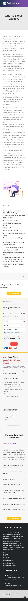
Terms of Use (12, 594)
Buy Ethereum (6, 555)
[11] (17, 425)
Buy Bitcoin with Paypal (8, 560)
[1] (7, 425)
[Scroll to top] (25, 598)
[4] (10, 425)
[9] (15, 425)
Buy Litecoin (6, 557)
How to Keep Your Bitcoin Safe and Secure (13, 416)
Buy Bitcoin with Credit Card (9, 562)
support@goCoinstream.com (13, 585)
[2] (8, 425)
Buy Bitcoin (5, 554)
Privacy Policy (6, 594)
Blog (11, 22)
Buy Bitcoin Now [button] (14, 293)
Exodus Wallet (12, 373)
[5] (11, 425)
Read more (7, 419)
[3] (9, 425)
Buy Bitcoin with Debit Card (9, 563)
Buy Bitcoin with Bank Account (9, 565)
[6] (12, 425)
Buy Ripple (5, 559)
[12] (18, 425)
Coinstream (18, 22)
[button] (24, 3)
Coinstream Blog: (10, 410)
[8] (14, 425)
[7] (13, 425)
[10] (16, 425)
